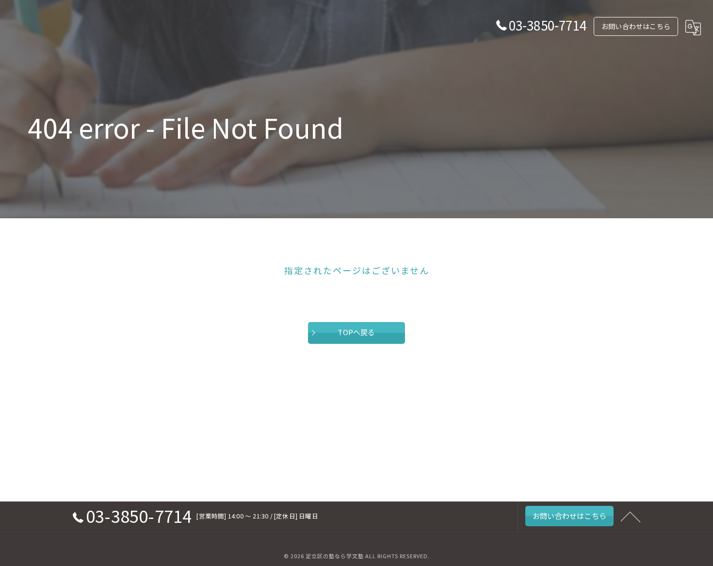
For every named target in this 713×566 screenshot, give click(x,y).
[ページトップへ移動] (630, 516)
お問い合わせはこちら (635, 26)
